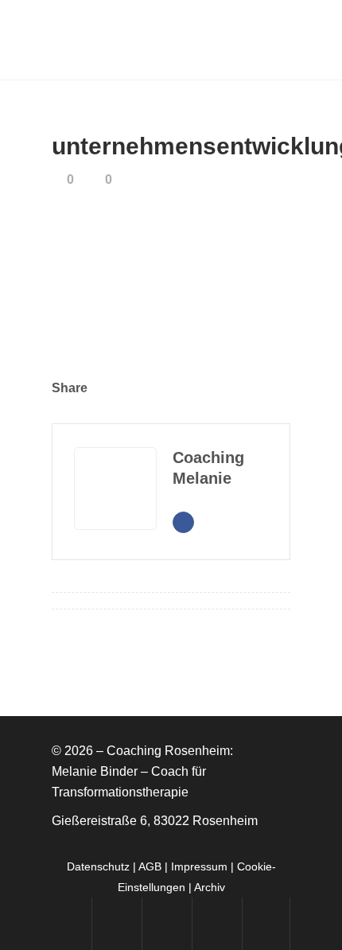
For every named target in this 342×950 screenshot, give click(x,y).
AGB (149, 866)
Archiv (209, 887)
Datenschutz (98, 866)
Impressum (199, 866)
